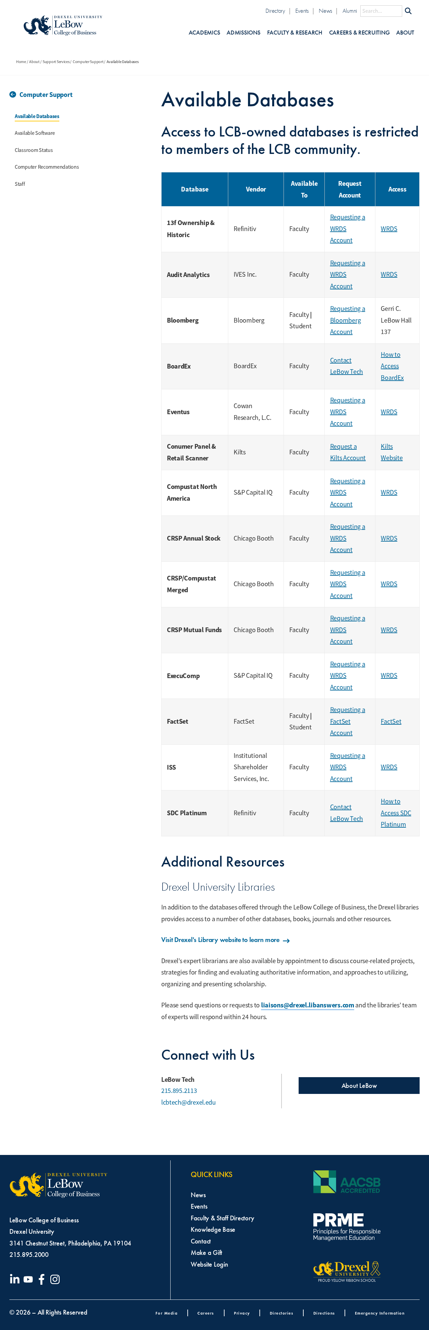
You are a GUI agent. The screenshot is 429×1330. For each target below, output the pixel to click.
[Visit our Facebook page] (43, 1279)
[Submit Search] (408, 11)
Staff (20, 184)
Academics (204, 32)
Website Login (209, 1264)
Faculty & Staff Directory (222, 1218)
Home (21, 61)
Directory (275, 10)
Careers (205, 1313)
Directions (324, 1313)
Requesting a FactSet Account (347, 721)
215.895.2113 (179, 1091)
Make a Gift (206, 1253)
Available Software (35, 133)
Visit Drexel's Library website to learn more (220, 940)
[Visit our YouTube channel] (29, 1279)
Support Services (56, 61)
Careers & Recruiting (359, 32)
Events (301, 10)
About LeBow (359, 1086)
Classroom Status (34, 150)
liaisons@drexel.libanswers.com (307, 1005)
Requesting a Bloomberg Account (347, 320)
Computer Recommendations (47, 167)
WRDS (389, 229)
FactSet (391, 721)
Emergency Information (380, 1313)
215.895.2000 (29, 1255)
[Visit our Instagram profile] (56, 1279)
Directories (282, 1313)
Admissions (243, 32)
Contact (201, 1241)
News (325, 10)
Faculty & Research (294, 32)
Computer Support (88, 61)
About (405, 32)
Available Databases (37, 116)
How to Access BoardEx (392, 366)
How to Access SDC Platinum (396, 813)
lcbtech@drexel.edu (188, 1102)
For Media (167, 1313)
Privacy (242, 1313)
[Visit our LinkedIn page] (16, 1279)
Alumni (350, 10)
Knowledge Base (213, 1229)
